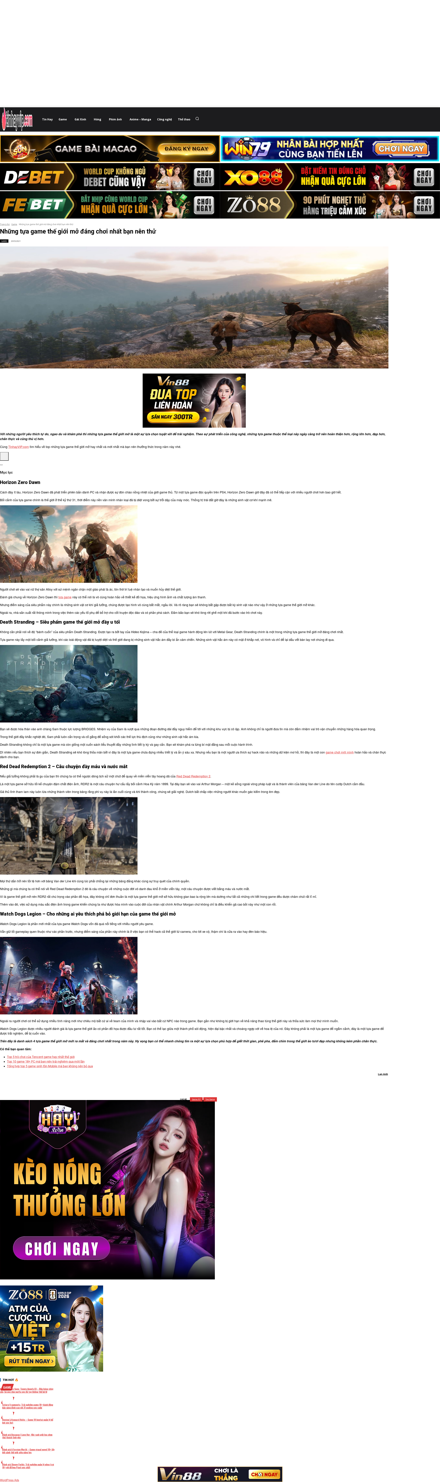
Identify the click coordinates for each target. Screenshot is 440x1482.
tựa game (65, 597)
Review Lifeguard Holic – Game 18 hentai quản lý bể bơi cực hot (27, 1421)
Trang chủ (5, 224)
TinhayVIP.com (18, 446)
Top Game (210, 1099)
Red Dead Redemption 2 (193, 776)
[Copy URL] (225, 1083)
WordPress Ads (9, 1480)
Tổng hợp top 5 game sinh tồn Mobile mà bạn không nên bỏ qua (50, 1066)
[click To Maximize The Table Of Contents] (4, 456)
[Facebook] (176, 1083)
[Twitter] (188, 1083)
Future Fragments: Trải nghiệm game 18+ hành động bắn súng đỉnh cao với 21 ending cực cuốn (27, 1406)
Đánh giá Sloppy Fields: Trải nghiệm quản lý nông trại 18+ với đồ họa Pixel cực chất (28, 1466)
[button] (198, 118)
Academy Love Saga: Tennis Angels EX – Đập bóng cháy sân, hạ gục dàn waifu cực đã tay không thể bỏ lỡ (26, 1390)
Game (14, 224)
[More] (238, 1083)
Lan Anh (383, 1074)
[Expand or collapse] (1, 464)
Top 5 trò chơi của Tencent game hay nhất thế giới (41, 1057)
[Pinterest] (201, 1083)
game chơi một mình (340, 752)
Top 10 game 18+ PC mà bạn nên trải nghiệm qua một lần (46, 1061)
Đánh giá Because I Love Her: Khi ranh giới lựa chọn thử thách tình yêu (27, 1436)
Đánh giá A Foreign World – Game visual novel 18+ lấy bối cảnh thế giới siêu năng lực (28, 1451)
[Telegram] (213, 1083)
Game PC (196, 1099)
